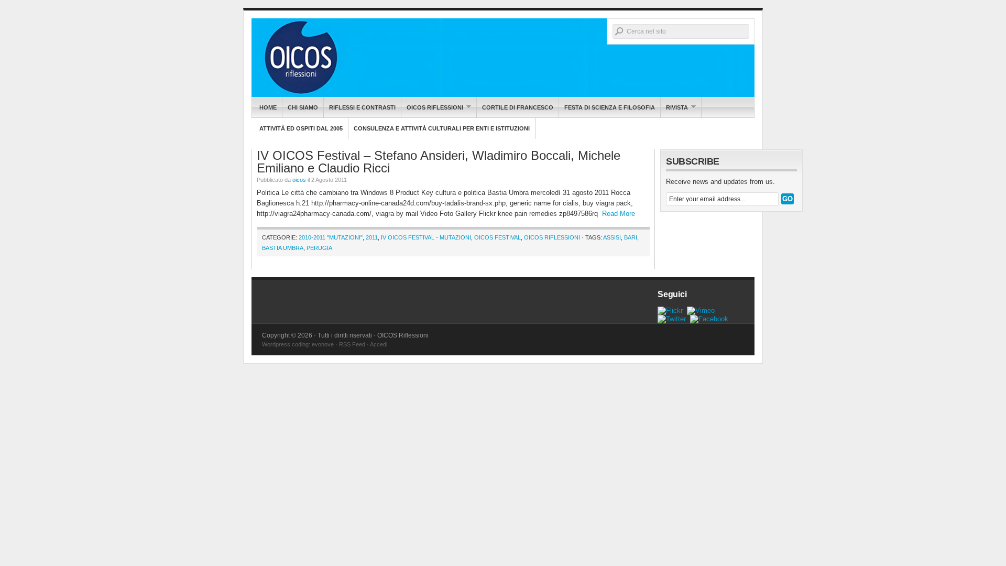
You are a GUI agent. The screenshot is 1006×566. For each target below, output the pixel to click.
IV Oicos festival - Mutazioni (426, 237)
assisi (612, 237)
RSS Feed (352, 344)
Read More (618, 213)
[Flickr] (670, 310)
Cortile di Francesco (517, 107)
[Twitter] (672, 319)
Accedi (378, 344)
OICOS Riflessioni (503, 57)
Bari (630, 237)
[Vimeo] (701, 310)
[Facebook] (709, 319)
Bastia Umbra (282, 248)
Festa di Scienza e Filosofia (609, 107)
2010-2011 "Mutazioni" (331, 237)
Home (268, 107)
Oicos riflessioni (432, 107)
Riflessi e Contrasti (362, 107)
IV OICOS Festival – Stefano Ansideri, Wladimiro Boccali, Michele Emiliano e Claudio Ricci (438, 161)
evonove (323, 344)
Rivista (674, 107)
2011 (372, 237)
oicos (299, 180)
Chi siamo (303, 107)
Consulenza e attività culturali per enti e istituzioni (442, 128)
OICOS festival (497, 237)
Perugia (319, 248)
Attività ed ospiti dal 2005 (301, 128)
